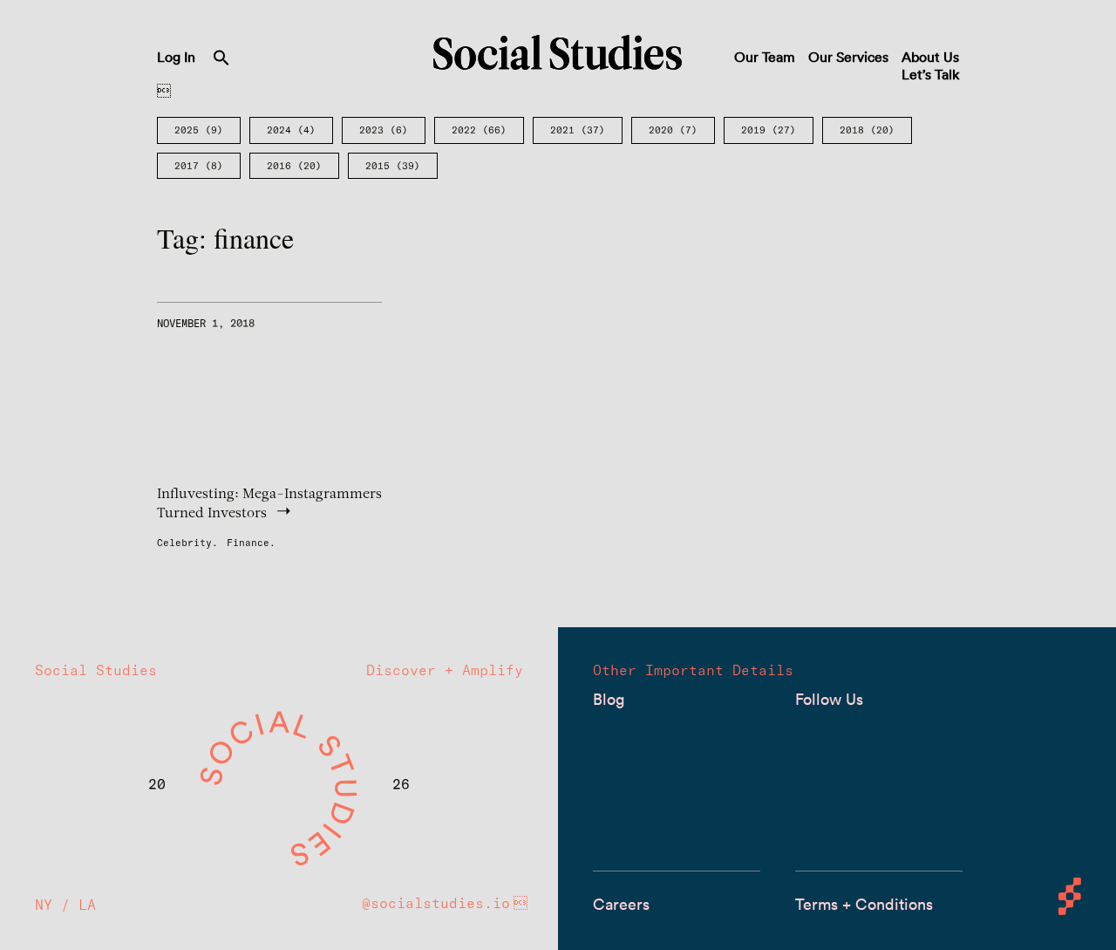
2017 (198, 166)
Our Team (764, 56)
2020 (673, 130)
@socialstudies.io (436, 903)
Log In (176, 56)
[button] (221, 61)
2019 (768, 130)
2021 (577, 130)
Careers (621, 904)
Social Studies (557, 52)
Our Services (848, 56)
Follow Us (829, 699)
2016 (294, 166)
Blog (608, 699)
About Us (930, 56)
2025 (198, 130)
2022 (479, 130)
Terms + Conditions (864, 904)
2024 (291, 130)
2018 (867, 130)
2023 (383, 130)
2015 (392, 166)
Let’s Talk (930, 74)
